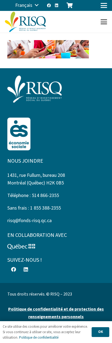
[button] (26, 5)
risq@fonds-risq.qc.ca (29, 220)
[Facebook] (49, 5)
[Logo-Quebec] (56, 246)
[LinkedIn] (56, 5)
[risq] (25, 22)
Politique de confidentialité (38, 337)
